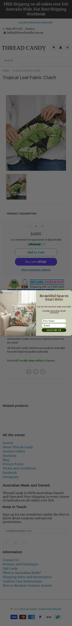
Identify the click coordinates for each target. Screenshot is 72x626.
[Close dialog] (1, 292)
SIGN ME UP (54, 330)
